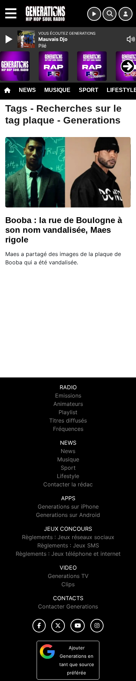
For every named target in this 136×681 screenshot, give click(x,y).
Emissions (68, 395)
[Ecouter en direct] (94, 14)
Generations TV (68, 575)
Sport (88, 90)
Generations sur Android (68, 514)
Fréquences (68, 428)
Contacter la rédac (68, 484)
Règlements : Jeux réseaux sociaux (68, 537)
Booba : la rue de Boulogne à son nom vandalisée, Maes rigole (63, 229)
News (27, 90)
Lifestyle (68, 476)
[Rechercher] (109, 14)
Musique (57, 90)
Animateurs (68, 403)
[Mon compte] (126, 14)
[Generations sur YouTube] (77, 625)
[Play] (10, 39)
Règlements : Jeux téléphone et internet (68, 553)
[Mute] (131, 39)
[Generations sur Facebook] (39, 625)
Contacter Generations (68, 606)
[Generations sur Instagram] (97, 625)
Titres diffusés (68, 420)
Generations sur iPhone (68, 506)
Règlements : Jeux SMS (68, 545)
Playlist (68, 412)
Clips (68, 584)
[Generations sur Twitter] (58, 625)
